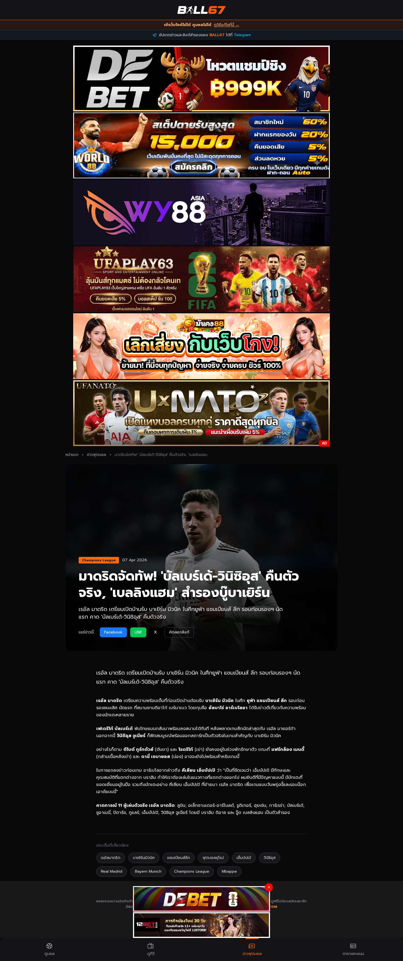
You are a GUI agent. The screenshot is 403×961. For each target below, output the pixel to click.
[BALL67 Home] (201, 9)
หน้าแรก (72, 455)
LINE (138, 632)
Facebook (113, 632)
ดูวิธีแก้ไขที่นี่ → (226, 25)
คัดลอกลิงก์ (179, 632)
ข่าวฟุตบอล (96, 455)
